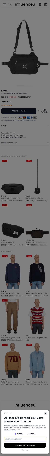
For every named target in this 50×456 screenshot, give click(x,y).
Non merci (25, 450)
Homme (20, 434)
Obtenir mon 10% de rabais (25, 445)
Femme (32, 434)
